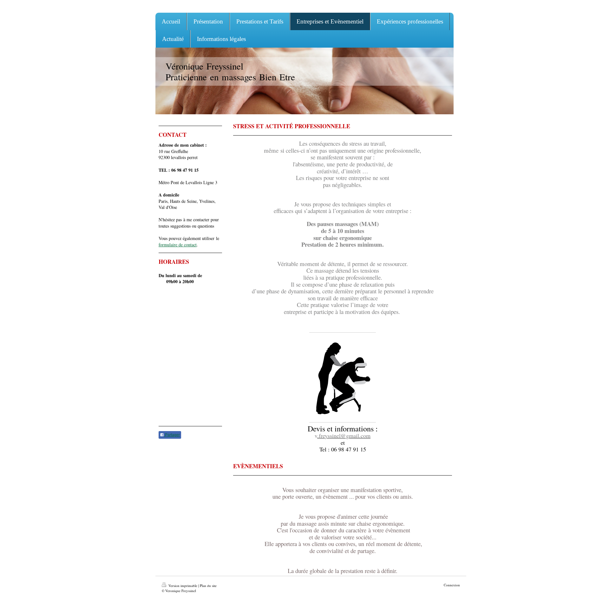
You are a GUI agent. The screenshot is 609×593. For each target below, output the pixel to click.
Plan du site (208, 585)
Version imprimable (182, 585)
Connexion (452, 585)
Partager (172, 435)
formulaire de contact (178, 245)
